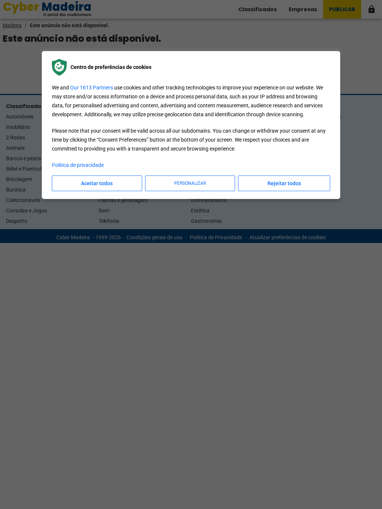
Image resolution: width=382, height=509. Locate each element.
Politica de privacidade (78, 165)
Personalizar (190, 183)
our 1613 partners (91, 88)
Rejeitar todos (284, 183)
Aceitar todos (97, 183)
